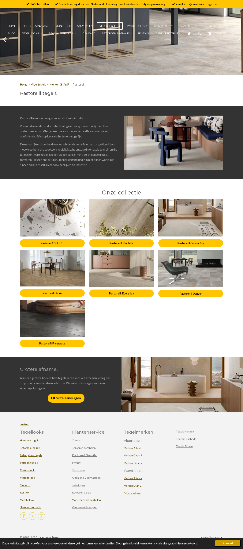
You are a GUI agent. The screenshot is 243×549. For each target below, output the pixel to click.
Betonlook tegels (30, 447)
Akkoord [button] (228, 543)
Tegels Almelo (184, 446)
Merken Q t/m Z (133, 463)
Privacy (76, 462)
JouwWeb (218, 537)
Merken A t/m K (133, 478)
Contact (77, 440)
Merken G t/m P (59, 84)
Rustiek (24, 492)
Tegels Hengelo (185, 431)
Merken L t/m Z (133, 485)
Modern (25, 485)
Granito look (27, 470)
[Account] (189, 33)
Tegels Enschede (186, 438)
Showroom (78, 470)
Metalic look (27, 499)
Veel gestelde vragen (84, 507)
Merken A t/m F (133, 448)
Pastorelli (79, 84)
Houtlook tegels (29, 440)
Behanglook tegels (31, 455)
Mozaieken (132, 493)
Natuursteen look (30, 507)
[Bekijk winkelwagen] (210, 33)
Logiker (24, 424)
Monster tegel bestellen (86, 499)
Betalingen (78, 485)
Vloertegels (38, 84)
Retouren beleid (81, 492)
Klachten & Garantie (84, 455)
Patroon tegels (29, 462)
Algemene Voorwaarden (86, 477)
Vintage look (27, 477)
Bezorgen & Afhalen (84, 447)
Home (23, 84)
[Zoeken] (199, 33)
